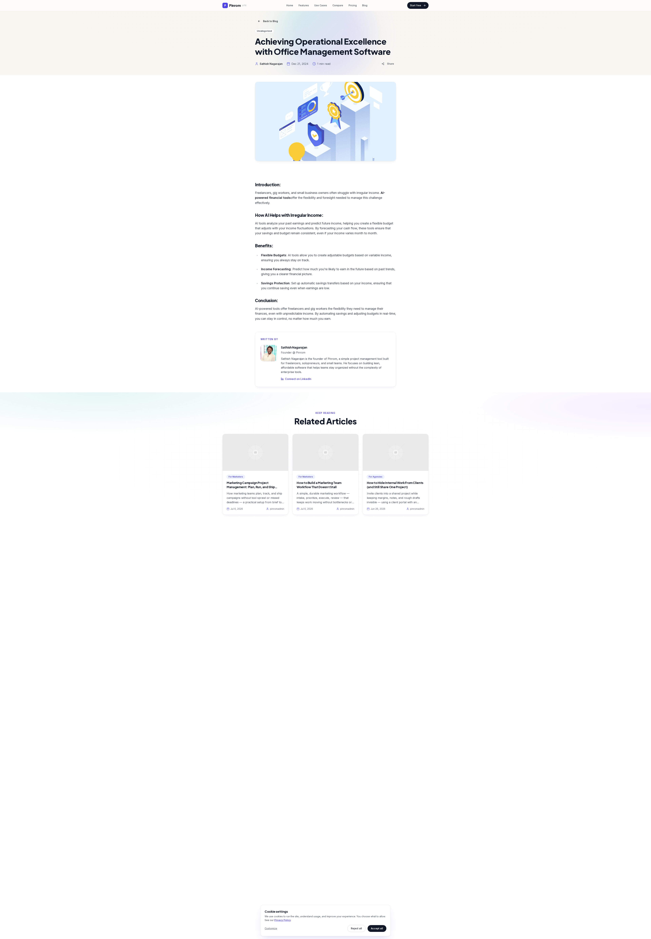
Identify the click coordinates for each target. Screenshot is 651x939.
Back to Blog (270, 21)
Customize (271, 928)
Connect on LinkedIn (298, 379)
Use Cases (320, 5)
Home (289, 5)
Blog (364, 5)
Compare (337, 5)
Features (304, 5)
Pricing (353, 5)
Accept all (377, 928)
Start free (415, 5)
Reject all (356, 928)
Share (390, 63)
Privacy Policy (282, 920)
